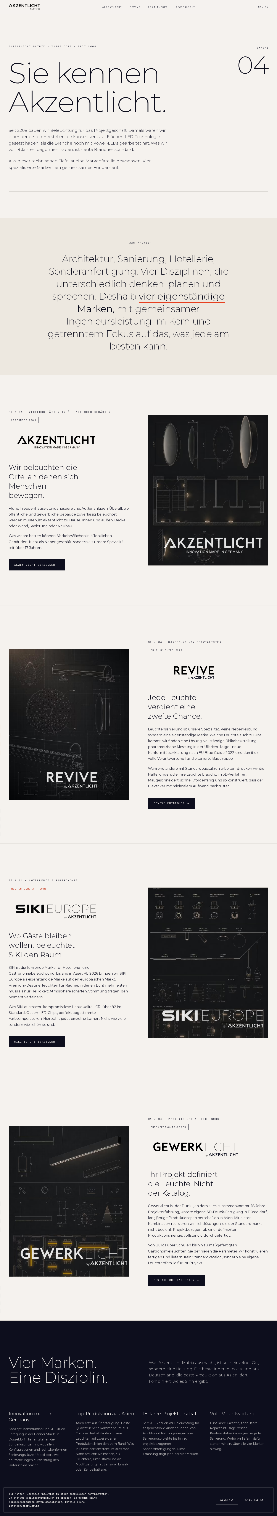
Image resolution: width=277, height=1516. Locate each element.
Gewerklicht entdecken (176, 1280)
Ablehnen (227, 1499)
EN (266, 7)
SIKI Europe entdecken (37, 1041)
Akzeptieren (254, 1499)
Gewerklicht (185, 7)
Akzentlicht (112, 7)
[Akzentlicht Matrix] (24, 7)
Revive (135, 7)
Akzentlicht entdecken (37, 565)
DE (259, 7)
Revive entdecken (171, 803)
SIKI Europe (158, 7)
